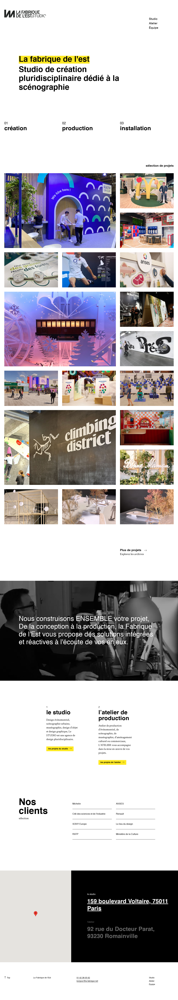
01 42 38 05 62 (83, 978)
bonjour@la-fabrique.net (87, 981)
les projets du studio (58, 749)
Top (8, 978)
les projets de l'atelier (110, 762)
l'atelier (121, 930)
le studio (127, 902)
